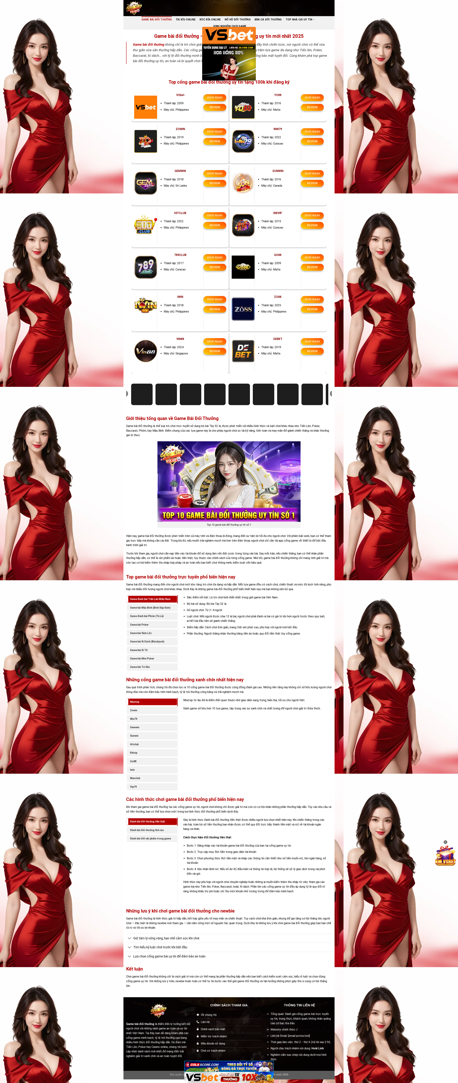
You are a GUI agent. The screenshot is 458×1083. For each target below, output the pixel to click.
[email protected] (299, 1036)
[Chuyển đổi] (129, 939)
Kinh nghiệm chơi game (229, 26)
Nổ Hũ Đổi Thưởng (238, 19)
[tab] (152, 599)
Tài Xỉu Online (186, 19)
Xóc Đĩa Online (210, 19)
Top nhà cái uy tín (299, 19)
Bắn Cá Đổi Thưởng (268, 19)
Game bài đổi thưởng (148, 44)
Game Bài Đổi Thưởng (157, 19)
